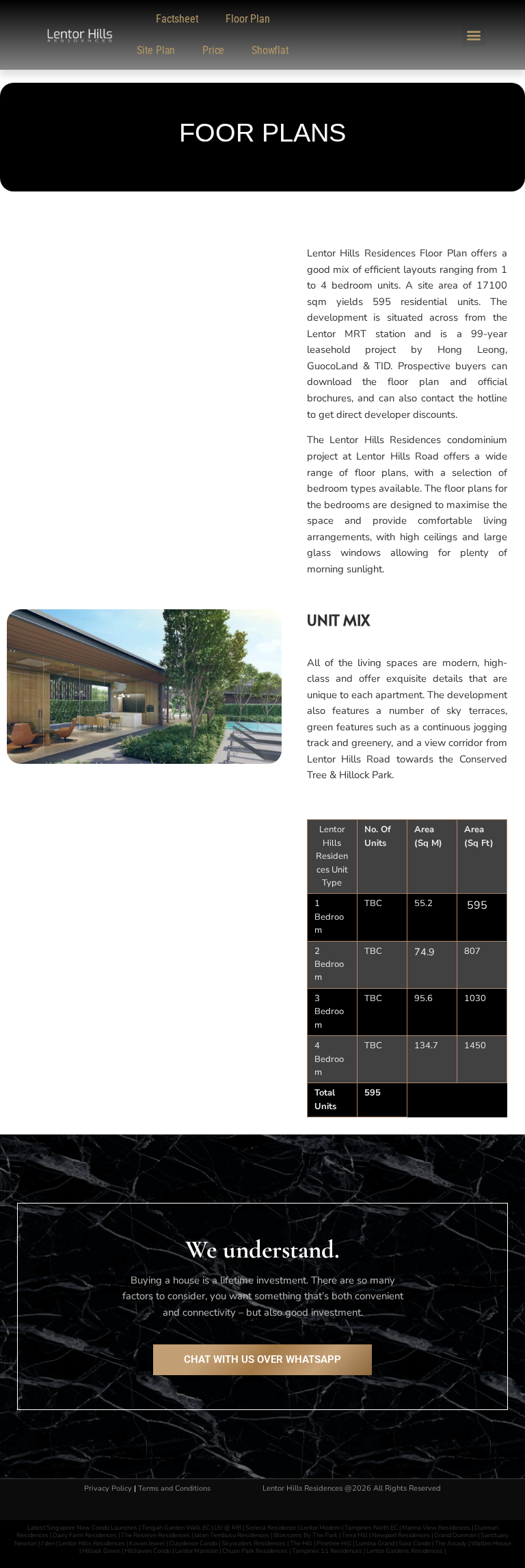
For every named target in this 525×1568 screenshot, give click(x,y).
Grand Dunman (455, 1534)
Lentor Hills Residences (92, 1543)
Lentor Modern (320, 1527)
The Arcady (451, 1543)
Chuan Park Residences (255, 1550)
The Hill (301, 1543)
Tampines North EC (371, 1527)
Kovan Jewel (147, 1543)
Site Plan (156, 50)
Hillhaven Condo (147, 1550)
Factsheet (177, 18)
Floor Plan (247, 18)
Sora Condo (415, 1543)
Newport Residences (401, 1534)
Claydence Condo (193, 1543)
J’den (48, 1543)
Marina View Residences (436, 1527)
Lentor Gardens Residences (404, 1550)
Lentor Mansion (196, 1550)
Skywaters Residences (253, 1543)
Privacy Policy (108, 1488)
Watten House (491, 1543)
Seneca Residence (270, 1527)
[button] (473, 35)
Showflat (270, 50)
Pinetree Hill (334, 1543)
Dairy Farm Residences (85, 1534)
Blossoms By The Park (305, 1534)
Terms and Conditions (174, 1488)
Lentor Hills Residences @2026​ (317, 1488)
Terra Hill (355, 1534)
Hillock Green (101, 1550)
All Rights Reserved (407, 1488)
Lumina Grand (374, 1543)
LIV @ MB (227, 1527)
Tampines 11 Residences (327, 1550)
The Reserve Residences (155, 1534)
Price (213, 50)
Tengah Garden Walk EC (176, 1527)
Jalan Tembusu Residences (231, 1534)
